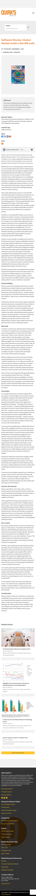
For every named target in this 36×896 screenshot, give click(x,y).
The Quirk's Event (6, 792)
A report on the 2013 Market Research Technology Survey (17, 720)
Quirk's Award (5, 837)
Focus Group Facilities (7, 824)
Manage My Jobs (6, 850)
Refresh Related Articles (18, 753)
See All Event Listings (7, 831)
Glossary (3, 861)
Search (8, 26)
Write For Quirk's (6, 813)
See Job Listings (6, 844)
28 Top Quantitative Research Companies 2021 (16, 649)
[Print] (2, 144)
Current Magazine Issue (8, 804)
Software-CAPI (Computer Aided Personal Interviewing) (17, 120)
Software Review (6, 130)
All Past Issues (5, 807)
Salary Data (4, 867)
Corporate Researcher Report (10, 864)
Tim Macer (7, 49)
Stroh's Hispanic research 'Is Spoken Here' (15, 738)
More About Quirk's (7, 789)
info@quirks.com (5, 883)
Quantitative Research (17, 119)
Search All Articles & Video (9, 810)
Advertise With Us (6, 795)
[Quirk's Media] (8, 13)
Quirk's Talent (5, 853)
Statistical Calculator (7, 870)
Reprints (8, 894)
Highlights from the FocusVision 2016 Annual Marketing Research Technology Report (16, 684)
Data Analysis (5, 119)
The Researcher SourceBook (9, 820)
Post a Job (4, 847)
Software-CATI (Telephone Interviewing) (16, 122)
